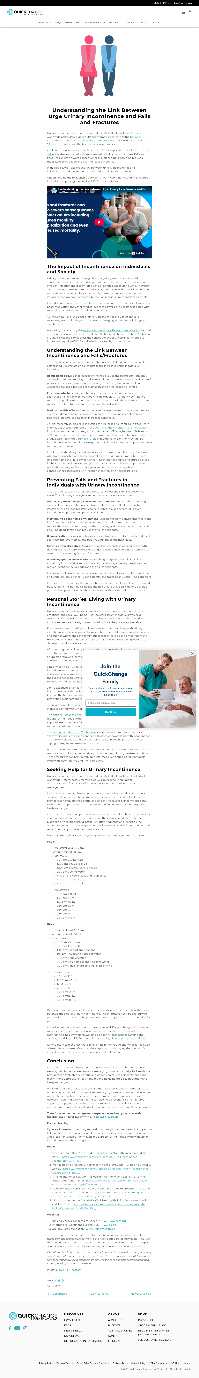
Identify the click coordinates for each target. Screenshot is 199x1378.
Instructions (124, 22)
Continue (111, 712)
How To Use (72, 1320)
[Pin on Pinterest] (63, 1280)
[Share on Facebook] (59, 1280)
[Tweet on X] (55, 1280)
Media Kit (115, 1340)
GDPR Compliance (180, 1363)
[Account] (183, 12)
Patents (114, 1325)
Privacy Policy (46, 1363)
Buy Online (146, 1320)
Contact (143, 22)
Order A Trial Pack (152, 1325)
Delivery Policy (120, 1363)
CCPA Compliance (158, 1363)
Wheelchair (73, 22)
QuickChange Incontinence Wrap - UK (148, 1369)
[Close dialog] (192, 653)
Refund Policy (138, 1363)
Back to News (99, 1293)
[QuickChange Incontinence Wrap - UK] (25, 12)
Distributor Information (83, 1340)
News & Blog (73, 1330)
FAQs (58, 22)
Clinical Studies (120, 1330)
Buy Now (45, 22)
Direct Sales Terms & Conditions (93, 1363)
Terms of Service (65, 1363)
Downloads (73, 1335)
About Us (115, 1320)
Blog (156, 22)
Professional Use (98, 22)
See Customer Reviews (154, 1339)
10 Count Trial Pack (105, 1116)
